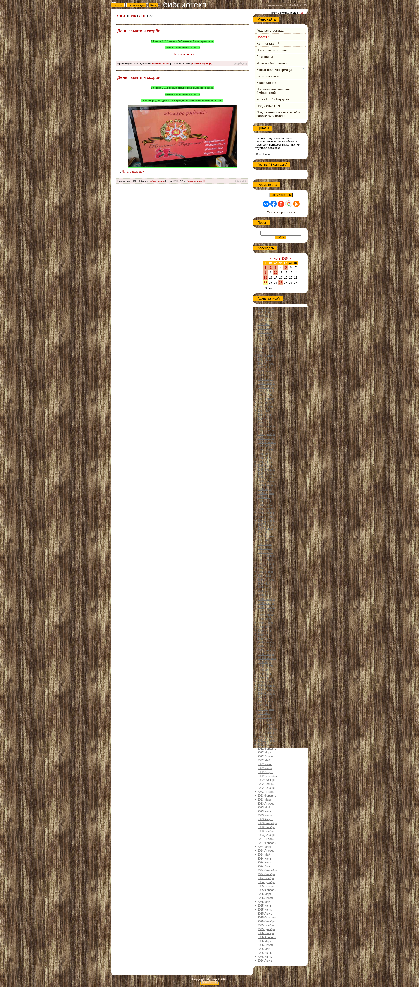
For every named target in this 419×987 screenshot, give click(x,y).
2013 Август (265, 379)
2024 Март (264, 846)
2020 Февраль (267, 658)
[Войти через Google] (288, 203)
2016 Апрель (266, 493)
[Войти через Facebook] (273, 204)
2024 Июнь (265, 858)
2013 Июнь (265, 371)
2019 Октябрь (266, 642)
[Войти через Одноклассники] (296, 204)
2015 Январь (266, 438)
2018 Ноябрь (266, 603)
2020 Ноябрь (266, 689)
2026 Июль (265, 956)
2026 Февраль (267, 937)
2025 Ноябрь (266, 925)
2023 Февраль (267, 795)
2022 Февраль (267, 748)
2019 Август (265, 638)
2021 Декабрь (266, 740)
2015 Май (264, 454)
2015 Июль (265, 461)
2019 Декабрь (266, 650)
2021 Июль (265, 721)
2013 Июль (265, 375)
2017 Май (264, 540)
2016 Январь (266, 481)
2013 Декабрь (266, 391)
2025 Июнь (265, 905)
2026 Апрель (266, 945)
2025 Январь (266, 886)
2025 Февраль (267, 890)
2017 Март (264, 532)
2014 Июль (265, 418)
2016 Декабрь (266, 520)
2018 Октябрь (266, 599)
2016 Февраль (267, 485)
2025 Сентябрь (267, 917)
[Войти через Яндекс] (281, 204)
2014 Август (265, 422)
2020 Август (265, 681)
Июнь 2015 (280, 258)
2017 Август (265, 552)
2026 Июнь (265, 952)
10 (276, 272)
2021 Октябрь (266, 732)
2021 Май (264, 713)
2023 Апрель (266, 803)
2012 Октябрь (266, 340)
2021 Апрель (266, 709)
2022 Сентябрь (267, 776)
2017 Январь (266, 524)
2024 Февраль (267, 842)
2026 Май (264, 949)
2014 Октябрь (266, 426)
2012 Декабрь (266, 347)
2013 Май (264, 367)
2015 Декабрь (266, 477)
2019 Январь (266, 611)
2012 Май (264, 324)
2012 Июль (265, 332)
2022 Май (264, 760)
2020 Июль (265, 677)
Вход (153, 5)
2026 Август (265, 960)
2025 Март (264, 894)
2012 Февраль (267, 312)
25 (281, 283)
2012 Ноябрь (266, 344)
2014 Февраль (267, 399)
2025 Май (264, 901)
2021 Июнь (265, 717)
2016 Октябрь (266, 512)
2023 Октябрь (266, 827)
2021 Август (265, 725)
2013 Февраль (267, 355)
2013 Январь (266, 351)
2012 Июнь (265, 328)
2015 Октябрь (266, 469)
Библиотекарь (161, 63)
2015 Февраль (267, 442)
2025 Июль (265, 909)
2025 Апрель (266, 897)
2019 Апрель (266, 622)
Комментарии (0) (202, 63)
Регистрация (136, 5)
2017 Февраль (267, 528)
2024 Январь (266, 839)
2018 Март (264, 575)
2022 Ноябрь (266, 784)
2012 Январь (266, 308)
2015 (133, 15)
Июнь (142, 15)
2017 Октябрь (266, 556)
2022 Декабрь (266, 787)
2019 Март (264, 619)
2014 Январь (266, 395)
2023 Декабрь (266, 835)
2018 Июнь (265, 587)
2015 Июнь (265, 457)
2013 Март (264, 359)
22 (265, 283)
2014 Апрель (266, 406)
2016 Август (265, 509)
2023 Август (265, 819)
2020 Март (264, 662)
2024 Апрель (266, 850)
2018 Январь (266, 567)
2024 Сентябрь (267, 870)
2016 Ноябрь (266, 516)
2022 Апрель (266, 756)
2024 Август (265, 866)
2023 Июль (265, 815)
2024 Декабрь (266, 882)
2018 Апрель (266, 579)
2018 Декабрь (266, 607)
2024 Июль (265, 862)
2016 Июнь (265, 501)
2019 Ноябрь (266, 646)
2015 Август (265, 465)
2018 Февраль (267, 571)
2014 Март (264, 402)
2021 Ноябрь (266, 736)
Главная (117, 5)
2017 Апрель (266, 536)
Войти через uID (281, 194)
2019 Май (264, 626)
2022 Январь (266, 744)
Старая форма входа (281, 212)
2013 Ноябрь (266, 387)
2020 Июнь (265, 674)
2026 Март (264, 941)
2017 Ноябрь (266, 560)
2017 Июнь (265, 544)
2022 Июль (265, 768)
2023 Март (264, 799)
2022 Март (264, 752)
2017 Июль (265, 548)
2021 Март (264, 705)
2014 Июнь (265, 414)
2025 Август (265, 913)
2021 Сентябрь (267, 729)
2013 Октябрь (266, 383)
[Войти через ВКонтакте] (266, 204)
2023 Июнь (265, 811)
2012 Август (265, 336)
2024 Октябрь (266, 874)
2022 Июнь (265, 764)
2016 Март (264, 489)
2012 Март (264, 316)
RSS (301, 12)
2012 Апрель (266, 320)
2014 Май (264, 410)
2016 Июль (265, 505)
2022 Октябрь (266, 780)
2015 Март (264, 446)
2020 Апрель (266, 666)
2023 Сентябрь (267, 823)
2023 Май (264, 807)
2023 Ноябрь (266, 831)
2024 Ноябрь (266, 878)
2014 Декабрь (266, 434)
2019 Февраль (267, 615)
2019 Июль (265, 634)
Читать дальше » (184, 54)
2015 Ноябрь (266, 473)
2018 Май (264, 583)
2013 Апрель (266, 363)
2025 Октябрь (266, 921)
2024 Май (264, 854)
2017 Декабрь (266, 564)
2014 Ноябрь (266, 430)
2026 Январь (266, 933)
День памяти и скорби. (139, 31)
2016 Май (264, 497)
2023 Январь (266, 791)
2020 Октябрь (266, 685)
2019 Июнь (265, 630)
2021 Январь (266, 697)
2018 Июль (265, 591)
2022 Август (265, 772)
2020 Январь (266, 654)
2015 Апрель (266, 450)
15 (265, 277)
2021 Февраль (267, 701)
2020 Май (264, 670)
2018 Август (265, 595)
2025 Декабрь (266, 929)
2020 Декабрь (266, 693)
